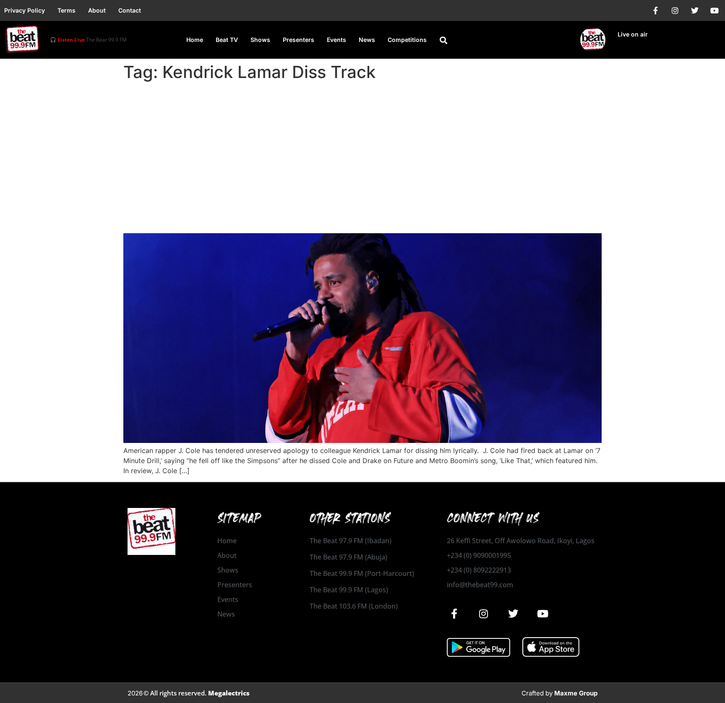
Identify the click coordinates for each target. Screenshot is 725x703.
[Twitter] (695, 10)
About (97, 10)
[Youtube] (714, 10)
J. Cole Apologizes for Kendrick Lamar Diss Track (279, 218)
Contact (129, 10)
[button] (443, 40)
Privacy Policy (24, 10)
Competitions (407, 39)
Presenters (298, 39)
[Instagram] (675, 10)
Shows (260, 39)
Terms (66, 10)
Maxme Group (575, 693)
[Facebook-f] (655, 10)
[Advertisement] (362, 147)
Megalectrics (229, 693)
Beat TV (227, 39)
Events (336, 39)
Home (194, 39)
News (367, 39)
